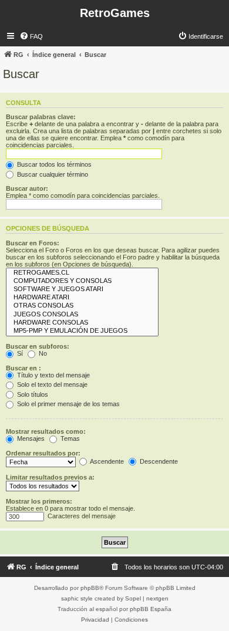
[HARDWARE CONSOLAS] (82, 323)
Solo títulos (31, 394)
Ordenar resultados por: (43, 453)
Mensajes (30, 438)
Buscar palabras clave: (41, 116)
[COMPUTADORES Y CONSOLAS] (82, 281)
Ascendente (106, 461)
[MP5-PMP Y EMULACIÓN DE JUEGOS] (82, 331)
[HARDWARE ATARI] (82, 297)
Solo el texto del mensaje (51, 384)
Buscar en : (23, 368)
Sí (19, 353)
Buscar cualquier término (51, 174)
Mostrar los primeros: (39, 501)
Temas (69, 438)
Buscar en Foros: (32, 243)
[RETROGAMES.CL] (82, 273)
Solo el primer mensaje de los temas (67, 403)
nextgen (157, 598)
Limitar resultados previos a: (50, 477)
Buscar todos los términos (53, 164)
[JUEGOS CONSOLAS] (82, 315)
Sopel (133, 598)
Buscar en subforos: (37, 346)
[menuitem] (31, 36)
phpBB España (150, 609)
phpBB (89, 588)
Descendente (158, 461)
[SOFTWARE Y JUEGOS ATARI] (82, 289)
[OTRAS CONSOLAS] (82, 306)
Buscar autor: (27, 188)
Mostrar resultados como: (46, 431)
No (42, 353)
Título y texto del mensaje (52, 375)
